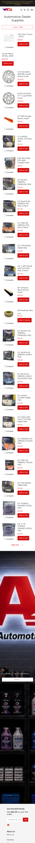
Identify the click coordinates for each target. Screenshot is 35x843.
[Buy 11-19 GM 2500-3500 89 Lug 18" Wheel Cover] (9, 77)
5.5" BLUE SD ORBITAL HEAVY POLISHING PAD (25, 376)
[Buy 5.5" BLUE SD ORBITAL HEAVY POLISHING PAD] (9, 379)
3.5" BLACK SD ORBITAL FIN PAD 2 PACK (24, 203)
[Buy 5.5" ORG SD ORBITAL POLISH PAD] (9, 465)
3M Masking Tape (25, 310)
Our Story (10, 840)
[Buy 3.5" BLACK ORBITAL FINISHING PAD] (9, 185)
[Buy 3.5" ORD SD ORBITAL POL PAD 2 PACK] (9, 228)
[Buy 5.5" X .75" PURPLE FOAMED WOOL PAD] (9, 530)
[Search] (21, 10)
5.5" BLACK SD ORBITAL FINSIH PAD (25, 354)
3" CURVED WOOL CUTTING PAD (25, 139)
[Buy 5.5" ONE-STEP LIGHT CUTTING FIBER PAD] (9, 422)
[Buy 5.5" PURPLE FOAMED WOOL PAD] (9, 508)
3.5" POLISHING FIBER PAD (24, 247)
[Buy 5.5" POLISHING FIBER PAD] (9, 487)
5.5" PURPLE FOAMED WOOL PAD (25, 505)
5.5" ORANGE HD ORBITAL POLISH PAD (25, 441)
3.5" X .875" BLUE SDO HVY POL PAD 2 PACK (25, 268)
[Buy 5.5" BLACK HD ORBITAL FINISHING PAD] (9, 336)
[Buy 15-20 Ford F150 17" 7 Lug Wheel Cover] (9, 98)
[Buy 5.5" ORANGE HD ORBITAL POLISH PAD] (9, 443)
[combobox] (17, 680)
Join (25, 819)
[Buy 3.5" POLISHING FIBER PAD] (9, 249)
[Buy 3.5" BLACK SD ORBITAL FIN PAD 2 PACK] (9, 206)
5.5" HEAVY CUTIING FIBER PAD (24, 397)
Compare (9, 47)
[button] (24, 10)
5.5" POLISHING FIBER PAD (24, 484)
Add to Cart (23, 44)
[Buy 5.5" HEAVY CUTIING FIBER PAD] (9, 400)
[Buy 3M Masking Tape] (9, 314)
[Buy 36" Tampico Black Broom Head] (9, 292)
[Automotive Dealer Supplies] (7, 10)
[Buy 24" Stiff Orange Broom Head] (9, 120)
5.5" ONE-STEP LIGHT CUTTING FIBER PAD (24, 419)
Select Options (24, 320)
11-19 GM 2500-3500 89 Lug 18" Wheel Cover (24, 74)
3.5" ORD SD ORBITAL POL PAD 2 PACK (24, 225)
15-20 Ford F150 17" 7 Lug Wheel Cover (25, 95)
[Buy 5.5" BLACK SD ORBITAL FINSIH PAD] (9, 357)
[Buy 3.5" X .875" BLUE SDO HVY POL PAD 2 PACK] (9, 271)
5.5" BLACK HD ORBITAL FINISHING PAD (24, 333)
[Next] (22, 545)
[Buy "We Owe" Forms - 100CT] (9, 38)
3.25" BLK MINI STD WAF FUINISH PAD (24, 160)
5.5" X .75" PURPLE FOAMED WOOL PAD (25, 527)
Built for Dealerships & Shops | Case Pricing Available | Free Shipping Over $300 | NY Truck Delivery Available (17, 3)
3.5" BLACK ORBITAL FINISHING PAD (24, 182)
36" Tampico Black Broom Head (23, 290)
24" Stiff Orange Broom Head (24, 117)
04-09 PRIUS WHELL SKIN (7, 55)
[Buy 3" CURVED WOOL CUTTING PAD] (9, 141)
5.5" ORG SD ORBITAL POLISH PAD (25, 462)
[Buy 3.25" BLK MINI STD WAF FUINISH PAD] (9, 163)
